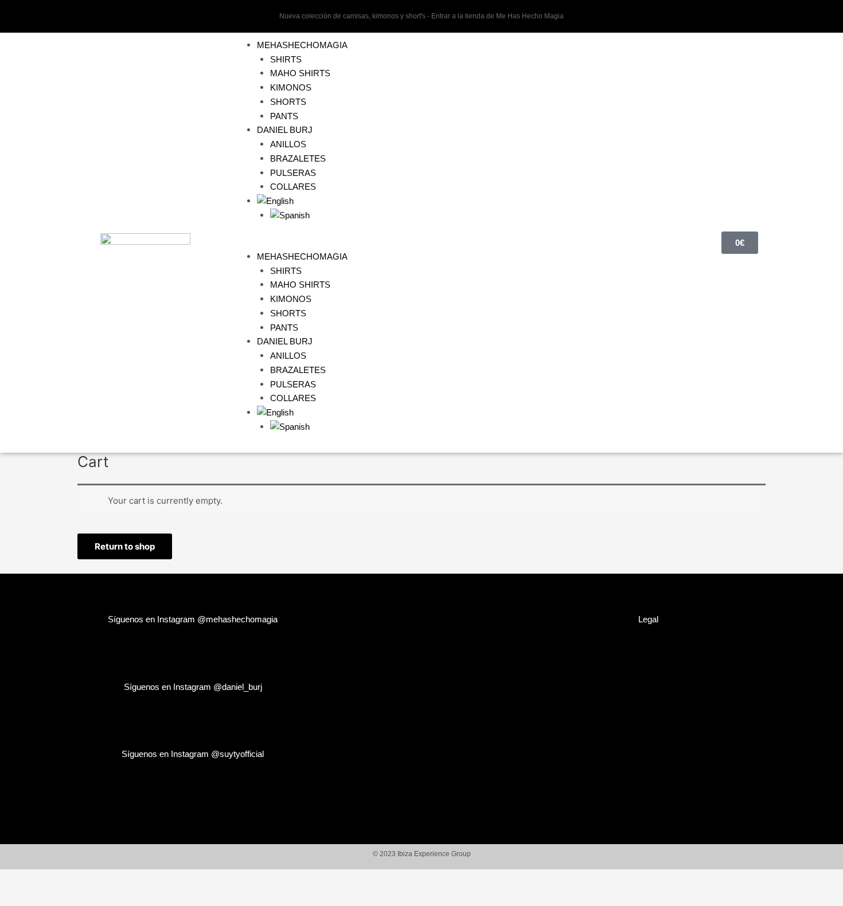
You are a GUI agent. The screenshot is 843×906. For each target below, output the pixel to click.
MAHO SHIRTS (300, 73)
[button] (454, 243)
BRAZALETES (298, 158)
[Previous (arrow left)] (17, 897)
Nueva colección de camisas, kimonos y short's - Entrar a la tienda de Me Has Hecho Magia (421, 16)
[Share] (90, 879)
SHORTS (288, 102)
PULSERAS (293, 173)
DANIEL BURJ (285, 130)
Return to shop (125, 546)
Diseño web (421, 620)
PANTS (284, 116)
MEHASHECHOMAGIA (302, 45)
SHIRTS (286, 59)
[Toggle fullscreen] (54, 879)
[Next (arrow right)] (54, 897)
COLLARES (293, 186)
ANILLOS (288, 144)
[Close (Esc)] (127, 879)
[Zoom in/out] (17, 879)
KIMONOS (290, 87)
